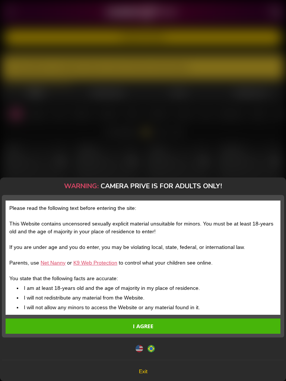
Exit (143, 371)
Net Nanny (53, 263)
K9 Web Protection (95, 263)
